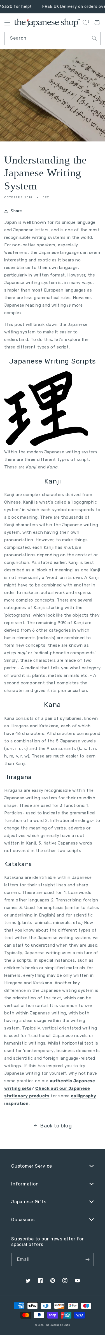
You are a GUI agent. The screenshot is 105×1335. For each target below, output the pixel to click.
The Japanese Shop (57, 1325)
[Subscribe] (87, 1259)
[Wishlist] (85, 22)
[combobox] (52, 38)
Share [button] (16, 211)
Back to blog (56, 1126)
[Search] (94, 38)
